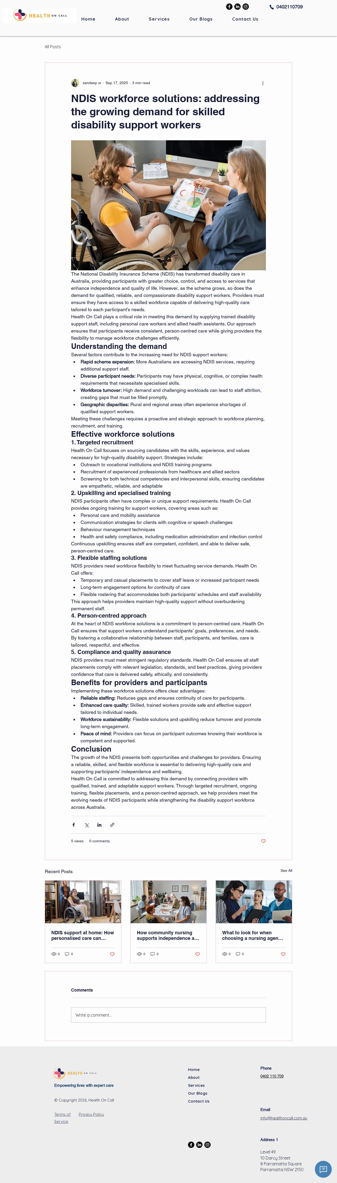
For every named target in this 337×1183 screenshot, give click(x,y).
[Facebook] (229, 6)
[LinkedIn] (237, 6)
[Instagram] (245, 6)
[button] (159, 18)
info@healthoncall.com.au (283, 1118)
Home (194, 1069)
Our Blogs (197, 1093)
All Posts (53, 46)
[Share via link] (112, 824)
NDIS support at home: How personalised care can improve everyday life (82, 935)
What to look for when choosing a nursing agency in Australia (253, 935)
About (194, 1077)
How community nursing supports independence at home (166, 935)
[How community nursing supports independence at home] (169, 902)
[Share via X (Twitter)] (86, 824)
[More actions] (263, 83)
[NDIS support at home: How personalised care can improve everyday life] (83, 902)
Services (196, 1085)
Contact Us (199, 1101)
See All (286, 870)
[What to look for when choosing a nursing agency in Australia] (254, 902)
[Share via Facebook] (73, 824)
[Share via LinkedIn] (99, 824)
